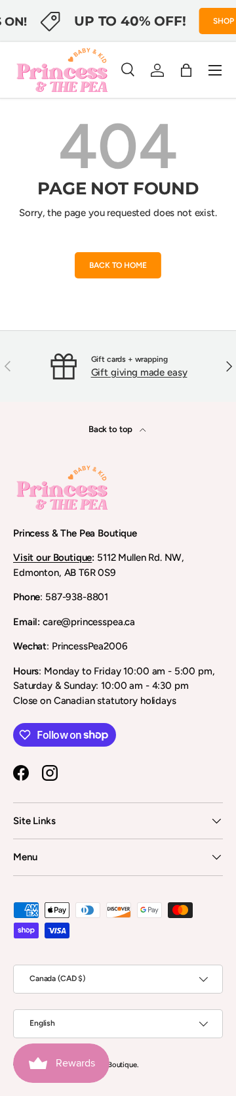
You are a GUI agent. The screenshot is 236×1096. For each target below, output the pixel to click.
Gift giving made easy (139, 372)
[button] (186, 70)
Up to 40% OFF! (130, 20)
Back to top (111, 429)
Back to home (117, 265)
